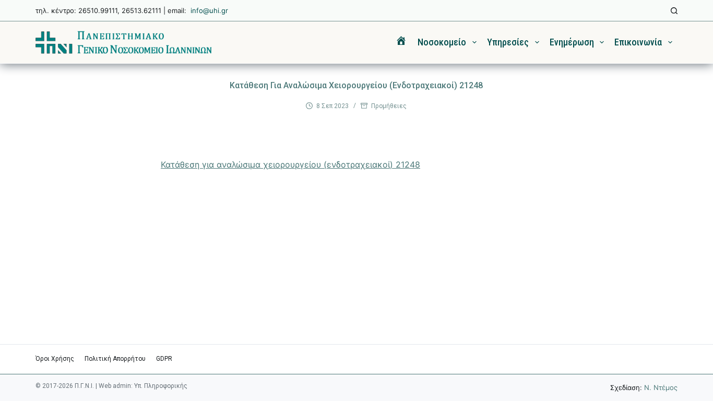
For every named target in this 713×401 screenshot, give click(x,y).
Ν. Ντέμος (661, 387)
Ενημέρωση (572, 42)
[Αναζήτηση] (674, 10)
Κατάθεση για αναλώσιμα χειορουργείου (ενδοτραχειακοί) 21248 (290, 164)
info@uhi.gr (209, 10)
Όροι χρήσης (54, 358)
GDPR (164, 358)
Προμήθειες (389, 106)
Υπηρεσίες (508, 42)
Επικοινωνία (638, 42)
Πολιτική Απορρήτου (115, 358)
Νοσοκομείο (442, 42)
